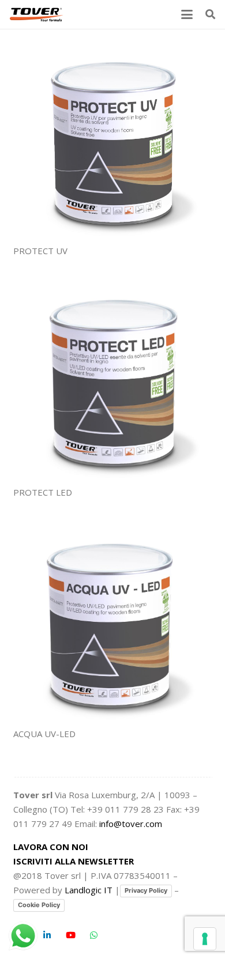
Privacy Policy (146, 890)
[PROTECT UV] (112, 141)
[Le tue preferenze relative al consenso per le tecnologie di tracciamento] (205, 939)
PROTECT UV (40, 250)
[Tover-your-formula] (37, 14)
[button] (187, 14)
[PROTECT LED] (112, 382)
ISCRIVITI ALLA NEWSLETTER (73, 861)
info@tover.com (130, 823)
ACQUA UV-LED (44, 733)
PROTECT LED (42, 492)
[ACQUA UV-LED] (112, 623)
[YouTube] (71, 935)
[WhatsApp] (94, 935)
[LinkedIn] (47, 935)
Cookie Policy (39, 905)
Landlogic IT (88, 890)
